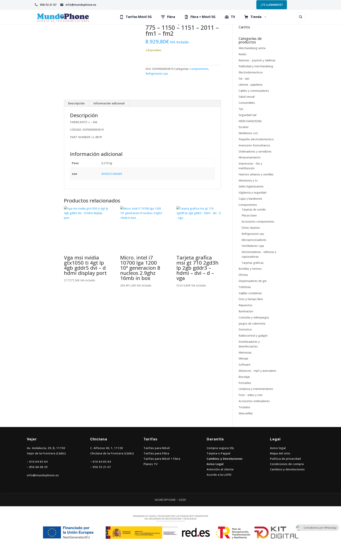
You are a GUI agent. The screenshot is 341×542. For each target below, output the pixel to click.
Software (244, 364)
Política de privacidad (285, 459)
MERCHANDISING (250, 121)
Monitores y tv (248, 180)
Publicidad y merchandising (256, 66)
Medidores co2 (248, 133)
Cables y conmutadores (254, 91)
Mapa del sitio (280, 453)
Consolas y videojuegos (254, 317)
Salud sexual (247, 96)
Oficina (243, 275)
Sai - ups (244, 78)
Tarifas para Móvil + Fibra (161, 459)
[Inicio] (63, 17)
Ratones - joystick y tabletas (257, 60)
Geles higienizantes (251, 186)
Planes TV (150, 464)
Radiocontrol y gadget (253, 335)
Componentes (199, 69)
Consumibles (247, 103)
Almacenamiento (249, 157)
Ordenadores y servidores (255, 151)
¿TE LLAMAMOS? (271, 5)
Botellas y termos (250, 269)
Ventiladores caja (253, 246)
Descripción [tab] (76, 103)
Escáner (244, 127)
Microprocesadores (254, 240)
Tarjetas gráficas (253, 263)
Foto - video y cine (250, 395)
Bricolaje (244, 377)
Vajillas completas (250, 293)
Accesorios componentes (258, 221)
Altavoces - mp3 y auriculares (257, 371)
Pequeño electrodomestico (256, 139)
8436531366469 (111, 174)
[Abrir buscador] (300, 17)
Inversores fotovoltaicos (254, 145)
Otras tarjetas (251, 227)
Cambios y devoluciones (287, 469)
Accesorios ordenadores (254, 401)
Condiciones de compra (287, 464)
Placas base (249, 215)
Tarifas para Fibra (156, 453)
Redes (242, 54)
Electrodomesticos (251, 72)
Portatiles (245, 383)
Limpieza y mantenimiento (256, 389)
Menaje (243, 358)
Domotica (245, 329)
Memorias (245, 352)
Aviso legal (278, 448)
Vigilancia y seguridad (252, 192)
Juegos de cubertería (252, 323)
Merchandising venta (252, 48)
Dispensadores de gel (252, 281)
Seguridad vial (247, 115)
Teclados (244, 407)
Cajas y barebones (250, 198)
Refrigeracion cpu (156, 73)
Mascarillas (246, 413)
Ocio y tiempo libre (251, 299)
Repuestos (245, 305)
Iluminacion (246, 311)
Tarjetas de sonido (254, 209)
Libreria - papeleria (250, 84)
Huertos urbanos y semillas (256, 174)
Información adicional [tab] (109, 103)
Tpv (241, 109)
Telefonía (245, 287)
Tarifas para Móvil (156, 448)
